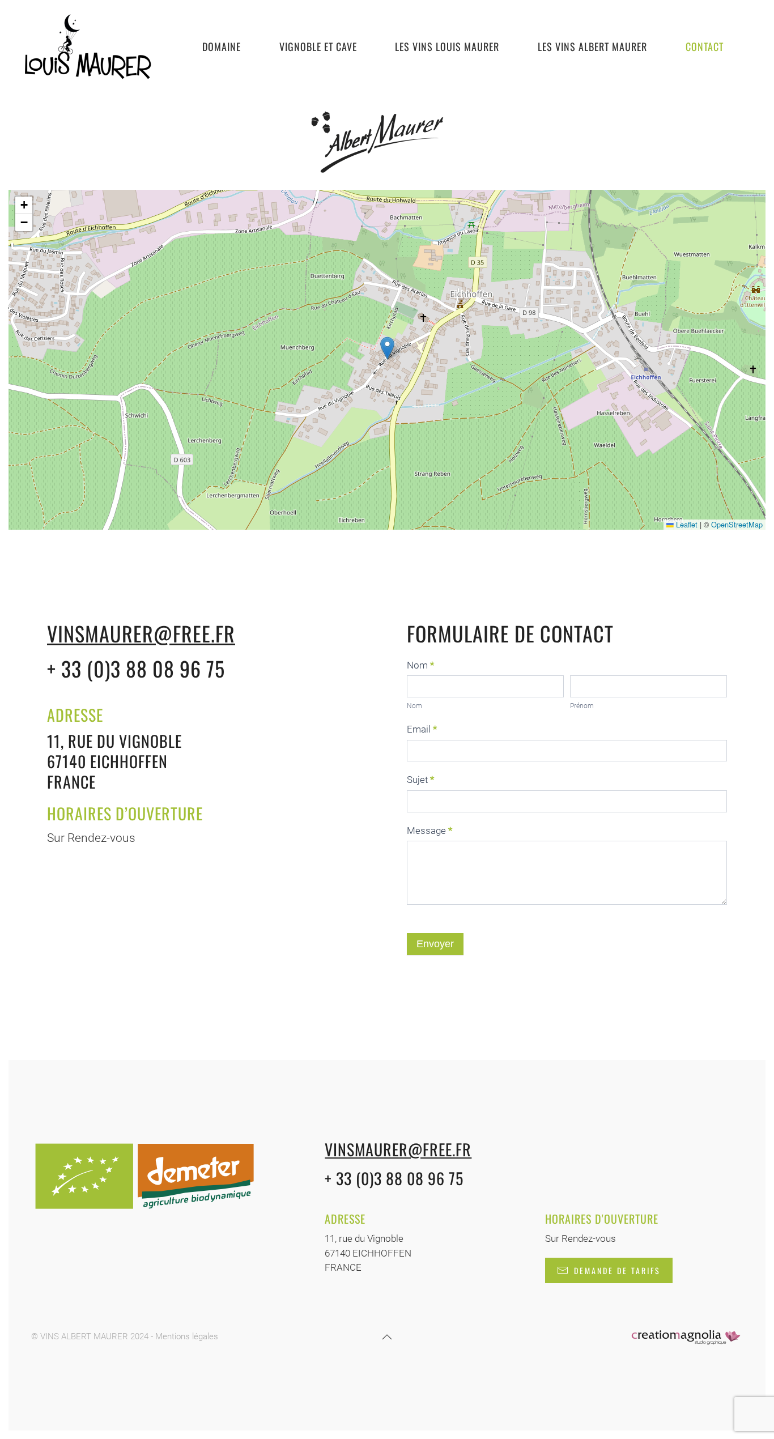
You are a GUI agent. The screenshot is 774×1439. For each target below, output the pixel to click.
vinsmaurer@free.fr (141, 633)
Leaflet (686, 524)
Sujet (420, 779)
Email (422, 729)
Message (429, 830)
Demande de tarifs (617, 1270)
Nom (420, 665)
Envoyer (435, 944)
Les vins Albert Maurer (592, 46)
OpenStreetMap (737, 524)
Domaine (221, 46)
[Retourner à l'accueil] (87, 46)
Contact (705, 46)
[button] (387, 348)
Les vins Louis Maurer (447, 46)
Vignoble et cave (318, 46)
